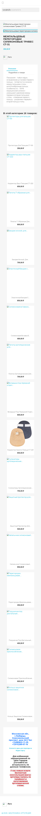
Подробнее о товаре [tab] (17, 72)
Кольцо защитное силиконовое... (20, 716)
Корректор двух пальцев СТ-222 (20, 183)
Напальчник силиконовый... (20, 564)
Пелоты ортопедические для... (20, 374)
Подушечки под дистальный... (20, 640)
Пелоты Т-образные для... (20, 221)
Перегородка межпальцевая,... (21, 602)
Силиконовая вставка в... (20, 336)
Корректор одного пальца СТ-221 (20, 450)
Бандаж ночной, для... (20, 259)
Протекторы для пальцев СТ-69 (20, 145)
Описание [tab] (12, 69)
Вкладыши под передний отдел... (20, 412)
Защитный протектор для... (20, 526)
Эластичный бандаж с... (20, 298)
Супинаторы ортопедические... (20, 488)
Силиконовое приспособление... (20, 678)
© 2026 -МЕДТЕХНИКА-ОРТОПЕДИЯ (16, 813)
